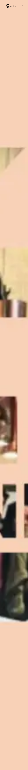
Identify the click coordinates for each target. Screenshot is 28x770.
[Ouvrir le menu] (22, 6)
